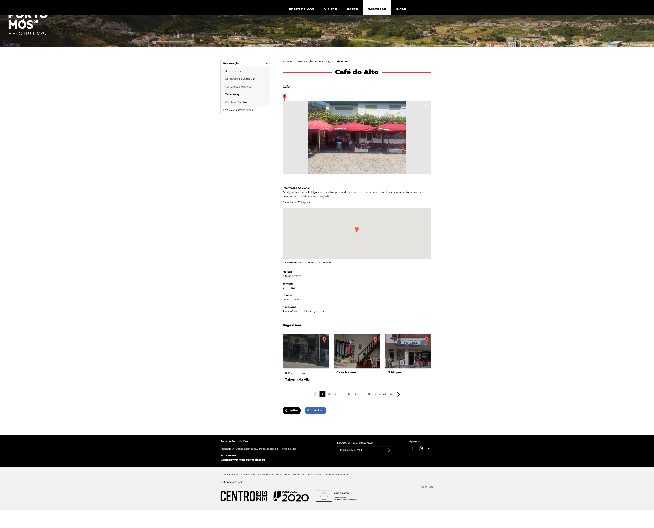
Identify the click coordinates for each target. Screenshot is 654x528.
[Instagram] (421, 448)
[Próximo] (399, 394)
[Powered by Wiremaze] (427, 487)
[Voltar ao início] (28, 22)
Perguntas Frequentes (336, 475)
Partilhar (318, 410)
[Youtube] (429, 448)
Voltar (294, 410)
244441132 (289, 288)
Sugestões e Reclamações (307, 475)
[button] (357, 230)
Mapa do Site (283, 475)
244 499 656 (228, 455)
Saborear (288, 61)
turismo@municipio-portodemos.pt (243, 460)
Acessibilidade (266, 475)
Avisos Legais (248, 475)
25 (384, 393)
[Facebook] (413, 448)
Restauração (305, 61)
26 (391, 393)
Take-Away (323, 61)
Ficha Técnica (231, 475)
